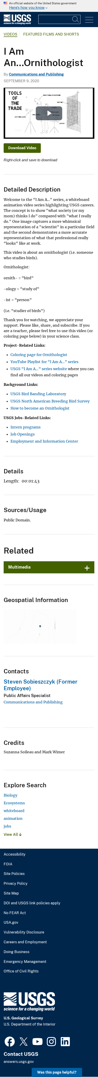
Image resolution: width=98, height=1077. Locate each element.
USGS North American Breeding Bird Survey (50, 401)
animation (13, 818)
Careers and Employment (25, 942)
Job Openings (22, 434)
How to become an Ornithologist (40, 408)
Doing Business (16, 952)
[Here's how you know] (49, 6)
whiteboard (14, 810)
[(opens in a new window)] (10, 1041)
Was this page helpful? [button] (57, 1072)
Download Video (22, 148)
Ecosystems (14, 803)
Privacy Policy (16, 884)
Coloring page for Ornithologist (38, 354)
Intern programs (25, 427)
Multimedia (19, 567)
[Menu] (89, 19)
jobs (7, 826)
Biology (10, 795)
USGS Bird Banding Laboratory (38, 394)
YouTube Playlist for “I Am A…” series (44, 361)
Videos (10, 34)
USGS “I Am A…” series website (38, 369)
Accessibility (15, 854)
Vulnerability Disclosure (24, 932)
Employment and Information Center (44, 441)
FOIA (8, 864)
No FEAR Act (15, 913)
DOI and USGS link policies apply (32, 903)
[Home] (17, 23)
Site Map (11, 893)
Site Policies (14, 874)
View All (11, 834)
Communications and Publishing (36, 74)
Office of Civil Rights (21, 971)
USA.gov (11, 923)
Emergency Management (25, 962)
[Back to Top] (81, 1060)
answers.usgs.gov (19, 1061)
